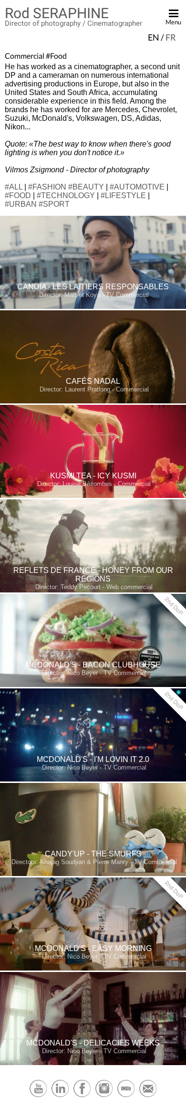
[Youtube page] (38, 1095)
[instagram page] (104, 1095)
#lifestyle (123, 195)
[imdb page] (125, 1095)
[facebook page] (82, 1095)
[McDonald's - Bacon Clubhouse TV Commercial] (93, 684)
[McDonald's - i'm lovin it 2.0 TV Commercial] (93, 779)
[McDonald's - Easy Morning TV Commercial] (93, 968)
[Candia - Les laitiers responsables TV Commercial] (93, 306)
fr (170, 37)
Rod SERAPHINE (57, 13)
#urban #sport (37, 204)
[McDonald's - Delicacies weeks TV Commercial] (93, 1063)
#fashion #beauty (66, 187)
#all (13, 187)
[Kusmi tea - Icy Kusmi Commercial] (93, 495)
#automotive (137, 187)
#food (18, 195)
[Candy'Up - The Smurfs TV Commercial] (93, 873)
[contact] (147, 1095)
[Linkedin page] (60, 1095)
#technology (66, 195)
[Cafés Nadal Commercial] (93, 401)
